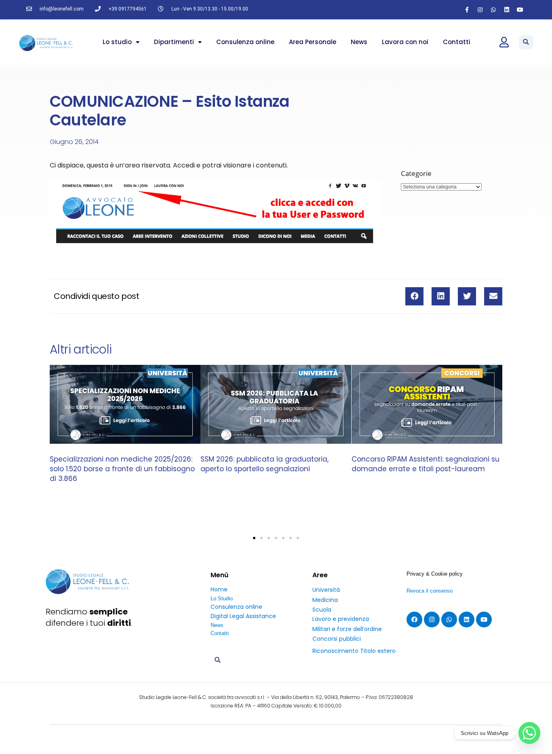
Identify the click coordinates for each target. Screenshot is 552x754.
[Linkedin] (506, 9)
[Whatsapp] (493, 9)
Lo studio (117, 42)
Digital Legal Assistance (243, 616)
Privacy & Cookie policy (435, 574)
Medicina (325, 600)
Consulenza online (245, 42)
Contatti (456, 42)
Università (326, 590)
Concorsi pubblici (336, 639)
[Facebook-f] (466, 9)
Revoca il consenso (430, 591)
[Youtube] (520, 9)
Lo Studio (222, 598)
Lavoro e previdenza (340, 619)
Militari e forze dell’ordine (347, 629)
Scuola (321, 610)
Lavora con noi (405, 42)
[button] (526, 42)
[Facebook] (414, 619)
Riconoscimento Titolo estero (354, 651)
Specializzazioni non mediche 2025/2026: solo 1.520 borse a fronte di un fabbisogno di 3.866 (122, 468)
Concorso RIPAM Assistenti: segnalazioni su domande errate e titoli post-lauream (425, 464)
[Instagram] (480, 9)
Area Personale (312, 42)
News (359, 42)
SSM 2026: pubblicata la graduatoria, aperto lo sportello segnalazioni (264, 464)
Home (219, 589)
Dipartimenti (174, 42)
